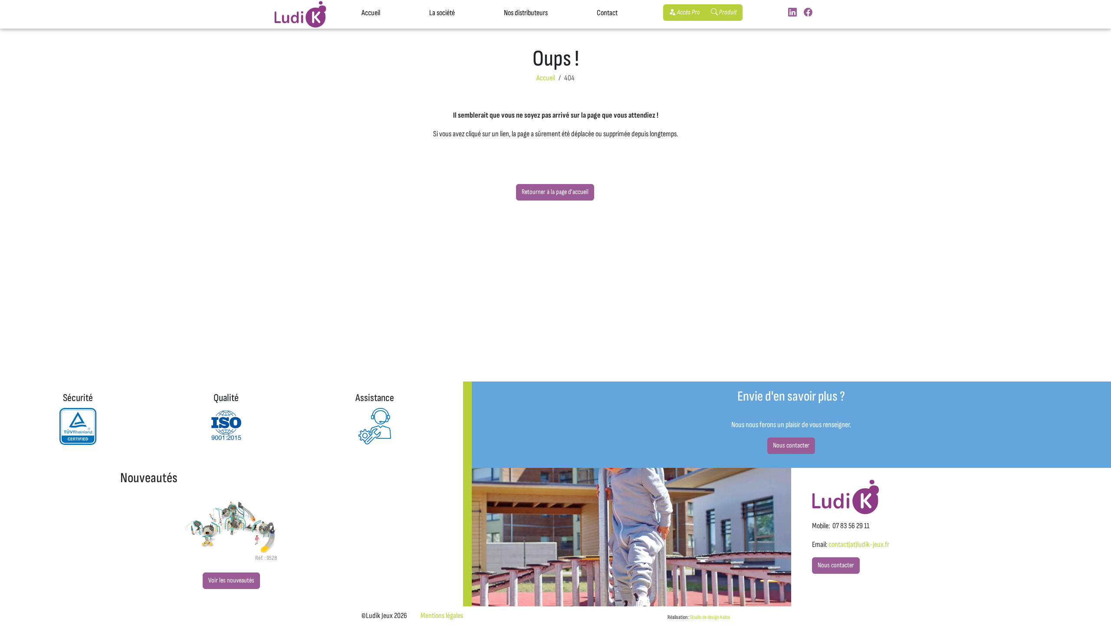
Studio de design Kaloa (710, 617)
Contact (607, 12)
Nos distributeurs (526, 12)
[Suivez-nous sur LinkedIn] (792, 13)
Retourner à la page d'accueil (555, 192)
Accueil (371, 12)
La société (442, 12)
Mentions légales (442, 615)
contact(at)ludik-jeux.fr (858, 544)
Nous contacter (791, 445)
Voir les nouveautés (231, 580)
